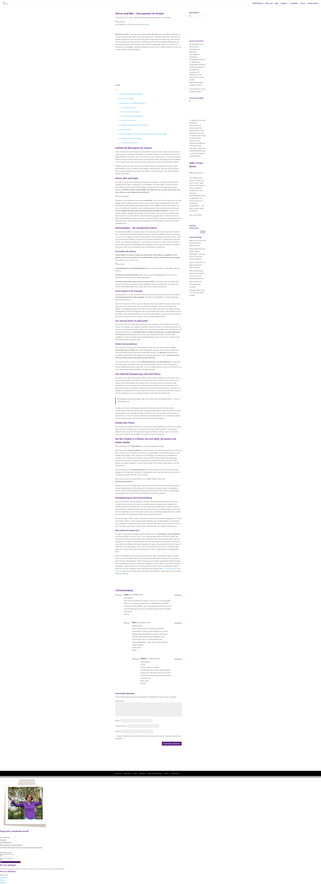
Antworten (178, 595)
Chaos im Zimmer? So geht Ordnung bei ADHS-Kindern (197, 265)
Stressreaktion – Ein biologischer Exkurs (132, 103)
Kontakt (166, 773)
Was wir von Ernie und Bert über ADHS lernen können (197, 243)
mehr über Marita (195, 215)
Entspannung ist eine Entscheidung (131, 138)
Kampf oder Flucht (125, 129)
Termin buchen (313, 3)
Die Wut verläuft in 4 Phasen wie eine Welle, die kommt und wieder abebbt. (143, 134)
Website (118, 731)
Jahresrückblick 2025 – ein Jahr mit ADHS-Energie (197, 292)
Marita (120, 17)
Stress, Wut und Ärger (127, 98)
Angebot (284, 3)
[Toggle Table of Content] (116, 89)
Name (118, 720)
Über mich (269, 3)
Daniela (126, 594)
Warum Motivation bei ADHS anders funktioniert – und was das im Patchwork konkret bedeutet (197, 254)
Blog (276, 3)
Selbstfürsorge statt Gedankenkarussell (147, 17)
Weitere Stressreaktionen (129, 120)
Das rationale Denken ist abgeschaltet (132, 116)
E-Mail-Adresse (121, 726)
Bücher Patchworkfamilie (155, 773)
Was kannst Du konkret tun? (130, 143)
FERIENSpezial (257, 3)
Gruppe (143, 536)
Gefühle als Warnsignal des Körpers (131, 94)
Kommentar (120, 701)
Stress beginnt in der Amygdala (130, 112)
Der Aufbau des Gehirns (129, 107)
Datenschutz (127, 773)
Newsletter (294, 3)
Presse (302, 3)
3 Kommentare (166, 17)
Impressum (118, 773)
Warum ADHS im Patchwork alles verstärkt (195, 284)
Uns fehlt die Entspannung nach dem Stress (133, 125)
